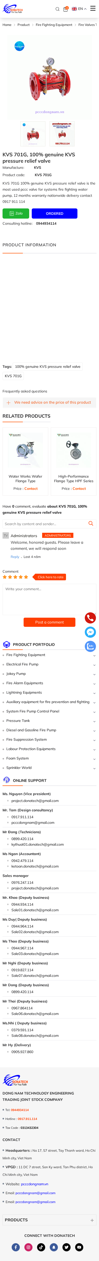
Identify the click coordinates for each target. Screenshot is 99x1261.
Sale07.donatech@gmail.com (35, 975)
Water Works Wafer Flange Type (25, 478)
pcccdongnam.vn (34, 1184)
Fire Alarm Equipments (24, 683)
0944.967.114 (22, 948)
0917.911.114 (22, 817)
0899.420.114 (22, 839)
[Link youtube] (79, 1247)
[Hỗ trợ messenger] (90, 633)
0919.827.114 (22, 970)
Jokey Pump (16, 673)
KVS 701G (13, 376)
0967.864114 (21, 1008)
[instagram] (28, 1247)
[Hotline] (90, 618)
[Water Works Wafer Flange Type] (25, 450)
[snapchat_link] (54, 1247)
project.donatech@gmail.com (35, 800)
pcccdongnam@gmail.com (32, 822)
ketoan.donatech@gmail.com (35, 866)
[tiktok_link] (41, 1247)
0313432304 (29, 1128)
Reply (15, 557)
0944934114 (46, 223)
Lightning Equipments (24, 692)
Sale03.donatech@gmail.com (35, 953)
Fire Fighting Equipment (25, 654)
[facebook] (16, 1247)
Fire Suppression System (26, 739)
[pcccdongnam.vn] (13, 9)
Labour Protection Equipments (31, 749)
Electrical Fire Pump (22, 664)
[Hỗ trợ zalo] (90, 647)
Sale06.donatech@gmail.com (35, 1013)
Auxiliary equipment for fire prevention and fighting (48, 702)
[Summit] (91, 524)
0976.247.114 (22, 882)
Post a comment (49, 622)
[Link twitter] (66, 1247)
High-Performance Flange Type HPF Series (73, 478)
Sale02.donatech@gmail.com (35, 932)
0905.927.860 (22, 1052)
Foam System (17, 758)
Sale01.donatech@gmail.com (35, 910)
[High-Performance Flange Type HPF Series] (73, 450)
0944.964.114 (22, 926)
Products (16, 1219)
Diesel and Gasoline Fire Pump (31, 730)
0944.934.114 (22, 904)
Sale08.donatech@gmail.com (35, 1035)
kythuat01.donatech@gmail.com (37, 844)
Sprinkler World (18, 767)
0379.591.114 (22, 1030)
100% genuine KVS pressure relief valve (47, 366)
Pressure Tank (18, 720)
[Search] (58, 9)
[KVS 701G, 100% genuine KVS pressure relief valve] (32, 133)
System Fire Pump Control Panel (32, 711)
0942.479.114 (22, 860)
